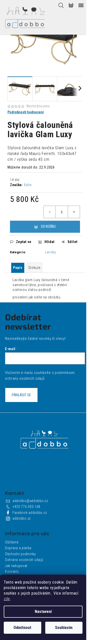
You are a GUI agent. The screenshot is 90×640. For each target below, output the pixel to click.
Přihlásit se (21, 395)
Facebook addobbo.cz (29, 513)
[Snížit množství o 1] (50, 212)
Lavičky (50, 252)
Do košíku (48, 226)
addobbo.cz (21, 518)
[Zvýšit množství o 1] (74, 212)
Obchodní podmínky (20, 554)
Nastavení (43, 611)
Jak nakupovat (16, 566)
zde (7, 598)
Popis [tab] (17, 268)
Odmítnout (22, 627)
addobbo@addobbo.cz (30, 501)
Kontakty (12, 572)
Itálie (28, 185)
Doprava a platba (18, 548)
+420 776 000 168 (26, 507)
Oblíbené (11, 542)
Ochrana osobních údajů (24, 560)
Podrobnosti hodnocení (26, 112)
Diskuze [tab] (34, 268)
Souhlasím (63, 627)
